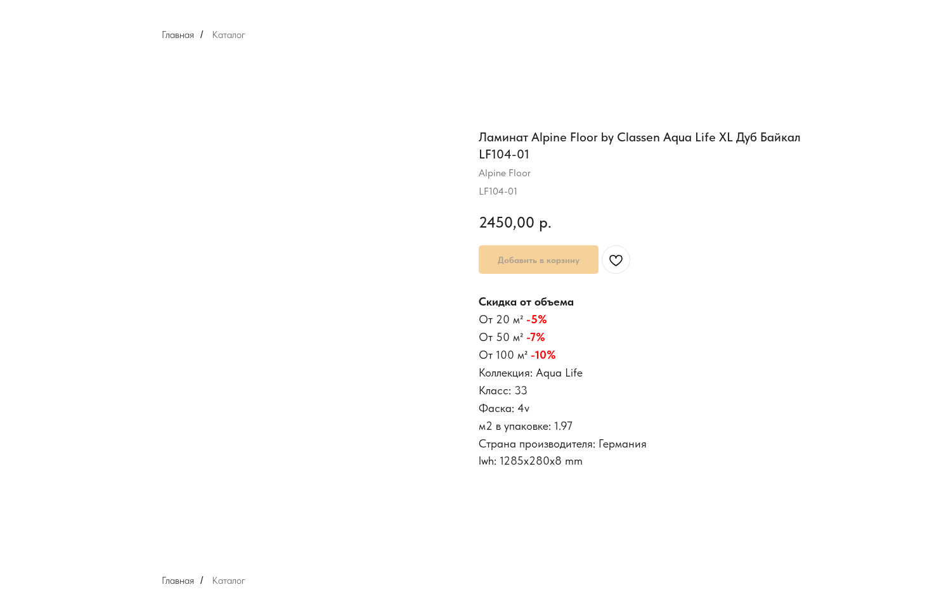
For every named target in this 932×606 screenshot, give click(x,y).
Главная (178, 35)
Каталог (228, 35)
